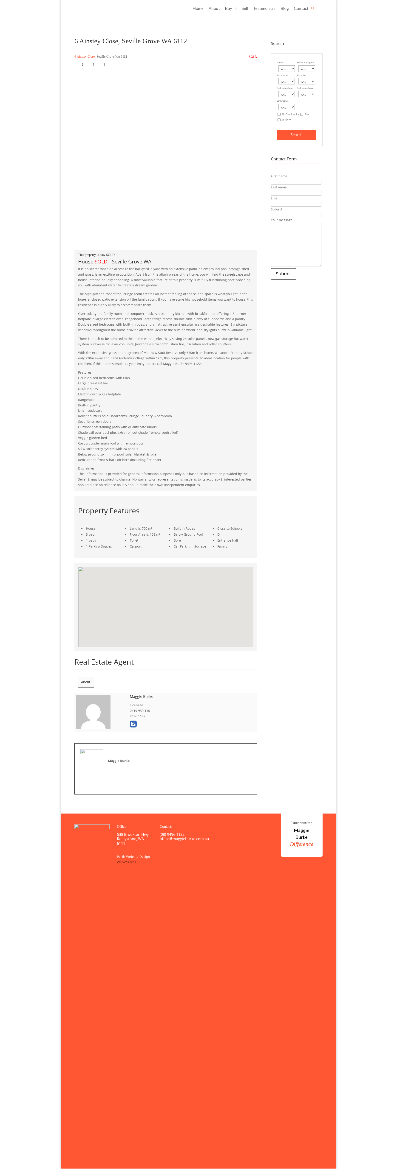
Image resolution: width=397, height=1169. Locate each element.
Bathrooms (283, 100)
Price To (301, 75)
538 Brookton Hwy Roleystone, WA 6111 (133, 839)
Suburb (280, 62)
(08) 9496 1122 (172, 834)
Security (286, 119)
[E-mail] (82, 785)
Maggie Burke (141, 696)
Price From (282, 75)
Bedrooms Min (284, 88)
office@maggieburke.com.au (184, 838)
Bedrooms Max (305, 88)
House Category (305, 62)
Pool (307, 114)
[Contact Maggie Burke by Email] (133, 724)
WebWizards (126, 862)
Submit (283, 274)
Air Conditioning (290, 114)
